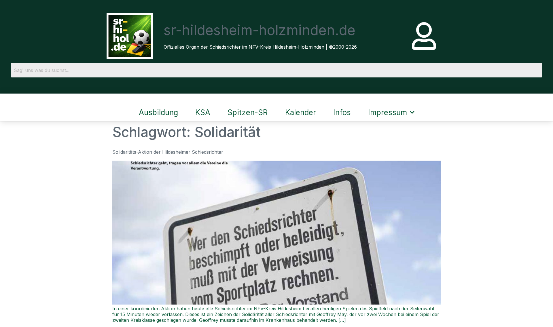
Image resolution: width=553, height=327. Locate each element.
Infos (342, 112)
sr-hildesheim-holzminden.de (259, 30)
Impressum (387, 112)
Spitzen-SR (248, 112)
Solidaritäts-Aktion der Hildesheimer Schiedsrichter (167, 152)
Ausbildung (158, 112)
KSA (202, 112)
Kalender (300, 112)
